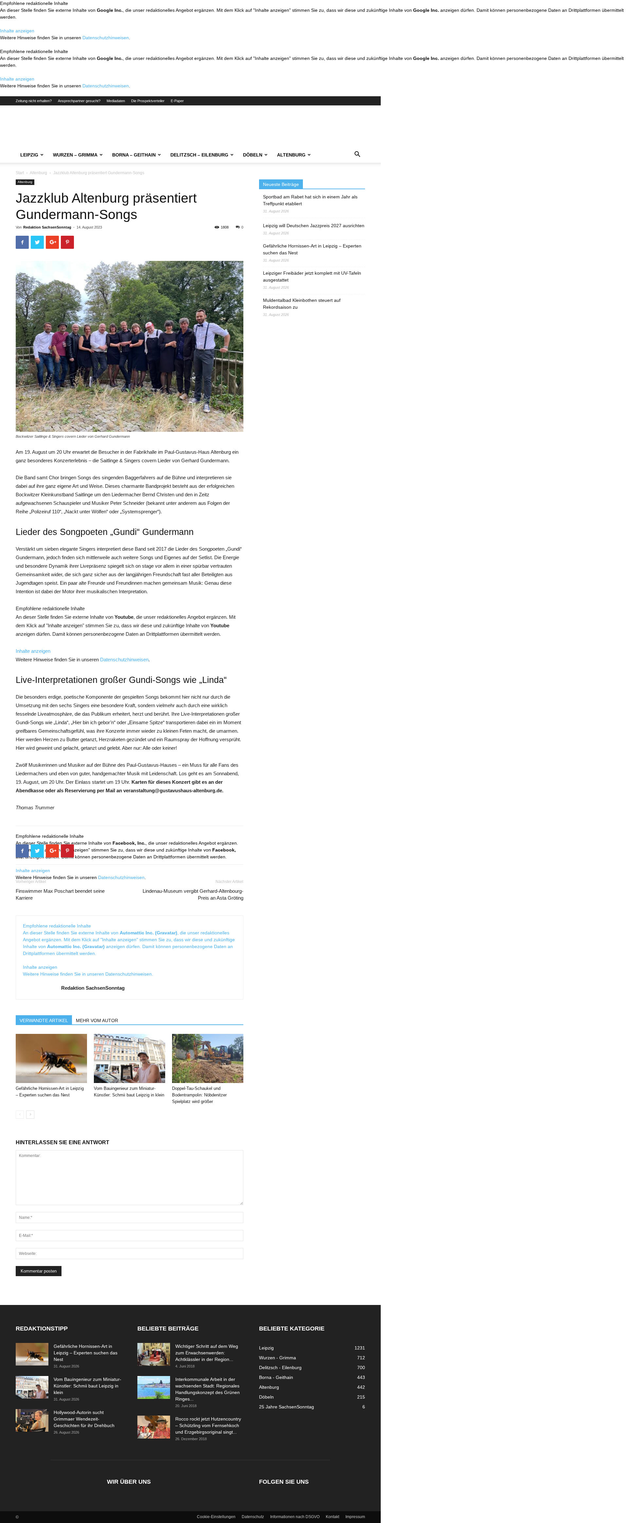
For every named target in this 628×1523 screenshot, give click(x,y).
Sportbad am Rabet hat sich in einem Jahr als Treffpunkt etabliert (310, 200)
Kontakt (332, 1516)
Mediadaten (116, 101)
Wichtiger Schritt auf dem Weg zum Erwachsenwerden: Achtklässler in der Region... (206, 1353)
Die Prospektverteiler (148, 101)
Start (20, 173)
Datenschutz (253, 1516)
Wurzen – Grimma (75, 154)
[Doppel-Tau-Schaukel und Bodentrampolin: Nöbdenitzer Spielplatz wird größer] (207, 1058)
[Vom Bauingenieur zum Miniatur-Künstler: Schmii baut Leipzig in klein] (129, 1058)
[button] (357, 155)
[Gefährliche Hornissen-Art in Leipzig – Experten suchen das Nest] (51, 1058)
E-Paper (177, 101)
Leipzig (29, 154)
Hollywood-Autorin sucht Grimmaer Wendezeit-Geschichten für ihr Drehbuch (84, 1419)
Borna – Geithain (134, 154)
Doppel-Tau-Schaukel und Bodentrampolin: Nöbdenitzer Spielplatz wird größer (199, 1095)
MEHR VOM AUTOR (97, 1020)
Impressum (355, 1516)
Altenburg (291, 154)
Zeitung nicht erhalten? (34, 101)
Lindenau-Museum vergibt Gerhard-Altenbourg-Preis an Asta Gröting (193, 894)
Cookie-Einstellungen (216, 1516)
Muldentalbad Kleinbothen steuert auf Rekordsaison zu (301, 304)
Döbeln (252, 154)
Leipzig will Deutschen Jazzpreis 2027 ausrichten (313, 225)
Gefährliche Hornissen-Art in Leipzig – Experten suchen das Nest (312, 249)
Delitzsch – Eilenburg (199, 154)
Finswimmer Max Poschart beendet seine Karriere (60, 894)
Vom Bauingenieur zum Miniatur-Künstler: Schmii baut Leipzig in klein (87, 1386)
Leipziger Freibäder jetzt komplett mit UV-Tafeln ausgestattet (312, 276)
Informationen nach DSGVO (295, 1516)
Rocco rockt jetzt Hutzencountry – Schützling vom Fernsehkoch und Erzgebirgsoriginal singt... (208, 1425)
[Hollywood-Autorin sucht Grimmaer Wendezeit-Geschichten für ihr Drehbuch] (32, 1420)
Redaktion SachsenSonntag (47, 227)
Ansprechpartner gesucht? (79, 101)
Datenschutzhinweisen (105, 37)
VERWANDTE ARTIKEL (44, 1020)
